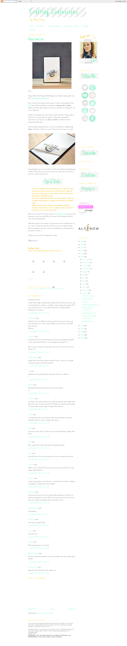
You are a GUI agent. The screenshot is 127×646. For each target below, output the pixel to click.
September (86, 269)
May (84, 281)
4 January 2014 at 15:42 (38, 573)
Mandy (30, 385)
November (86, 262)
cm (29, 371)
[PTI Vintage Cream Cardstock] (43, 262)
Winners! (85, 302)
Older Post (72, 609)
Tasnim (30, 542)
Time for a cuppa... (88, 296)
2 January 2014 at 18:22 (38, 437)
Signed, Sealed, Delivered (90, 305)
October (85, 265)
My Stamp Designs (54, 26)
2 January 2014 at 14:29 (38, 352)
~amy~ (30, 531)
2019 (82, 241)
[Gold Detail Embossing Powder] (43, 272)
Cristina (30, 464)
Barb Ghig (31, 492)
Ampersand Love (36, 39)
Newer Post (32, 609)
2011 (82, 332)
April (84, 284)
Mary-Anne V (32, 567)
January (85, 293)
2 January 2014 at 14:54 (38, 366)
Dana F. (30, 478)
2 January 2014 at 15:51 (38, 409)
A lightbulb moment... (89, 313)
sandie (30, 414)
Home (31, 26)
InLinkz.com (30, 278)
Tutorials (32, 30)
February (85, 290)
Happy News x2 (87, 299)
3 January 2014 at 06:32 (39, 503)
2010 (82, 335)
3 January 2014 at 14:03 (38, 525)
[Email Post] (53, 287)
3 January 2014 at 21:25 (38, 548)
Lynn (30, 453)
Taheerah (31, 336)
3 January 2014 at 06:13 (38, 487)
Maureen (31, 398)
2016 (82, 250)
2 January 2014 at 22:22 (39, 448)
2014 (82, 257)
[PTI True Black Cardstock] (33, 262)
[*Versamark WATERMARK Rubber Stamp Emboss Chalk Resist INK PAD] (33, 272)
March (84, 287)
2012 (82, 329)
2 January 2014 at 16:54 (38, 423)
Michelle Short (33, 508)
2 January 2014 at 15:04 (38, 393)
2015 (82, 254)
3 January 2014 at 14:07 (38, 537)
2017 (82, 247)
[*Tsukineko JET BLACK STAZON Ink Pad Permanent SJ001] (64, 262)
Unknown (31, 519)
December (86, 259)
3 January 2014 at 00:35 (39, 459)
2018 (82, 244)
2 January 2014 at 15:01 (38, 379)
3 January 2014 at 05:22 (39, 473)
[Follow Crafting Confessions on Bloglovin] (84, 90)
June (84, 278)
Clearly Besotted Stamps (43, 288)
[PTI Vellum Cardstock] (54, 262)
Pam (29, 442)
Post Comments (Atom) (45, 613)
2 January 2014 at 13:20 (38, 331)
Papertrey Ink (58, 288)
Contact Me (41, 26)
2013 (82, 326)
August (85, 272)
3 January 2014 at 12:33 (38, 514)
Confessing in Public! (71, 26)
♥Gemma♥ (31, 318)
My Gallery (85, 26)
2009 (83, 338)
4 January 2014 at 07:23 (39, 562)
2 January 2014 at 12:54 (38, 313)
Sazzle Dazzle (32, 357)
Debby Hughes (33, 553)
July (83, 275)
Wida (30, 428)
